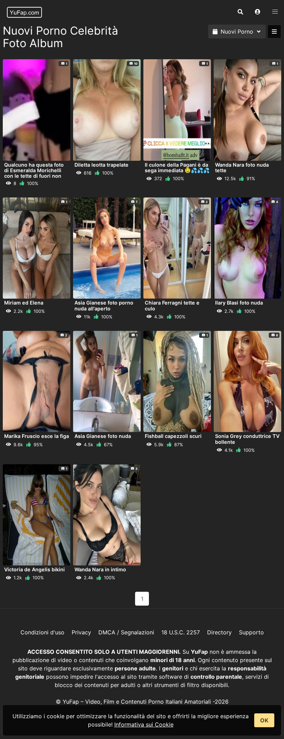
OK (264, 720)
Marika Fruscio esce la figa (36, 436)
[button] (258, 12)
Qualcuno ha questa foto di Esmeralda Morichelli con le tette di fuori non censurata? (34, 173)
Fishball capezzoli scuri (173, 436)
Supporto (251, 632)
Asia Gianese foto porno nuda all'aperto (103, 305)
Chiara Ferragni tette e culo (172, 305)
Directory (219, 632)
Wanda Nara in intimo (100, 569)
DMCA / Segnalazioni (126, 632)
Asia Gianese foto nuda (102, 436)
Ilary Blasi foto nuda (239, 303)
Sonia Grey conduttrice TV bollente (247, 439)
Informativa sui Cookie (144, 724)
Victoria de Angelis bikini (34, 569)
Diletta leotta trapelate (101, 165)
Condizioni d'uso (42, 632)
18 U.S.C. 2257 (180, 632)
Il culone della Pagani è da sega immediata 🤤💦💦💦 (177, 167)
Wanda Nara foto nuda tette (242, 167)
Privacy (81, 632)
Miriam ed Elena (23, 303)
